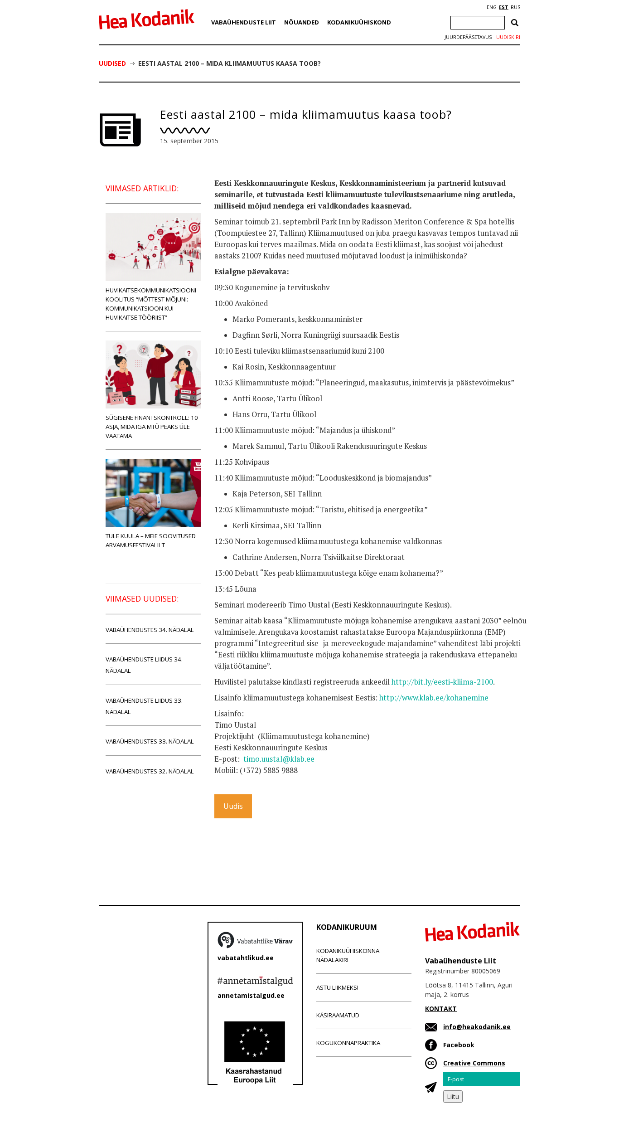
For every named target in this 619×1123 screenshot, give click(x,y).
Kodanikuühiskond (359, 22)
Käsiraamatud (337, 1015)
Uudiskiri (508, 37)
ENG (492, 7)
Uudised (112, 63)
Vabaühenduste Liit (243, 22)
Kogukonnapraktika (348, 1043)
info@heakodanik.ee (477, 1026)
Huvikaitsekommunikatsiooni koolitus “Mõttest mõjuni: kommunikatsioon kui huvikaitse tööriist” (151, 303)
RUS (515, 7)
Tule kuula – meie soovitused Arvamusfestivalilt (151, 540)
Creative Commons (474, 1063)
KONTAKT (441, 1008)
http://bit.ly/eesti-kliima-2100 (442, 682)
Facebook (458, 1044)
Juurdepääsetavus (468, 37)
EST (503, 7)
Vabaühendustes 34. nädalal (150, 630)
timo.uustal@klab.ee (278, 759)
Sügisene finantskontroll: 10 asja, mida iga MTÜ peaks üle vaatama (152, 426)
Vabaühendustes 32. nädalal (150, 771)
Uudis (233, 806)
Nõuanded (301, 22)
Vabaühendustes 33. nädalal (150, 741)
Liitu (453, 1096)
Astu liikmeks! (337, 987)
